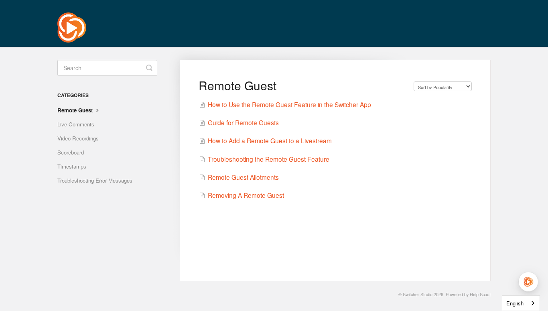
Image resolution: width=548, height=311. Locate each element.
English (515, 303)
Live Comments (75, 124)
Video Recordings (78, 138)
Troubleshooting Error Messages (94, 180)
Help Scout (480, 294)
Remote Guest (75, 110)
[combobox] (521, 303)
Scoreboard (70, 152)
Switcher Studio (417, 294)
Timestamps (71, 166)
